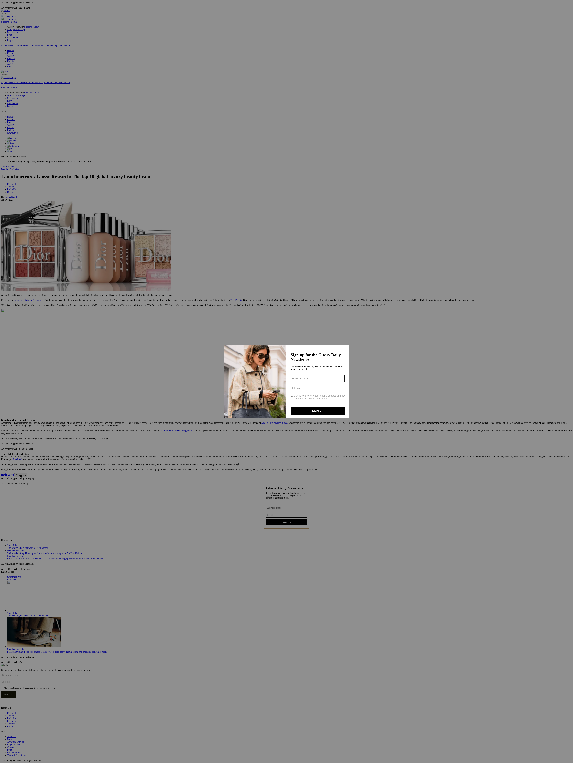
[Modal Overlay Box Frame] (286, 381)
